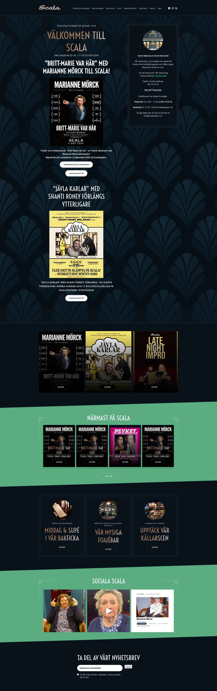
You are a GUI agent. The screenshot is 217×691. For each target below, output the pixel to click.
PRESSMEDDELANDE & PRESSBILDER (76, 165)
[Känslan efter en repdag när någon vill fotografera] (64, 611)
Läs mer (61, 387)
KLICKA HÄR (161, 75)
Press (152, 8)
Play (119, 8)
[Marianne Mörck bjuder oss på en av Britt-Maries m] (108, 611)
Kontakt (143, 8)
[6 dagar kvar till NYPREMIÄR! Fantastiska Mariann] (152, 611)
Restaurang (97, 8)
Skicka (128, 666)
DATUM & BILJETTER (76, 173)
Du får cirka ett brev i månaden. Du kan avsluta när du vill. (100, 675)
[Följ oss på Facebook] (169, 8)
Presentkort (130, 8)
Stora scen (65, 456)
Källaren (131, 456)
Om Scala (110, 8)
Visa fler (108, 476)
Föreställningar (81, 8)
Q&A (159, 8)
